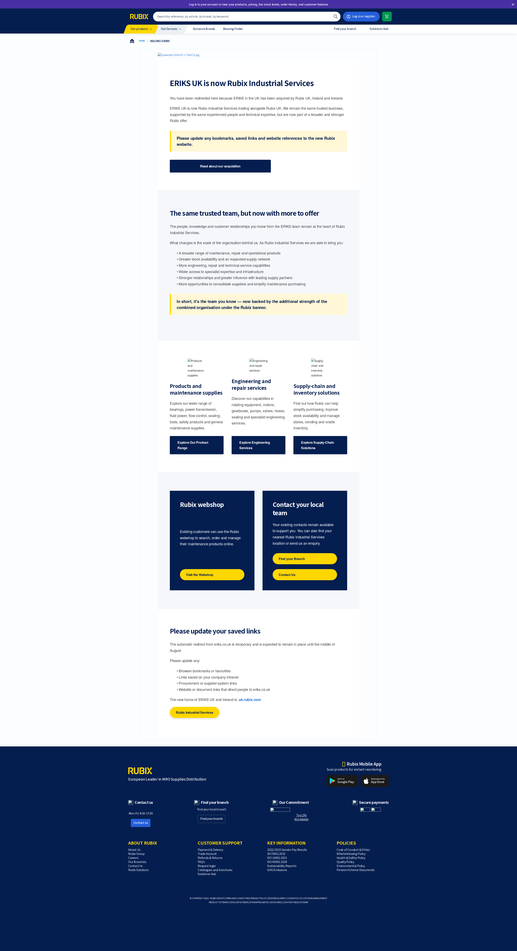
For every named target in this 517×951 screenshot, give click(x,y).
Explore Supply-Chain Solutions (317, 445)
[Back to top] (384, 938)
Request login (207, 866)
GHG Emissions (277, 870)
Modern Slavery (276, 898)
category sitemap (238, 902)
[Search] (335, 16)
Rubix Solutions (138, 870)
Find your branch (211, 819)
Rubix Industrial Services (194, 712)
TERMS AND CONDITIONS (237, 898)
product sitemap (218, 902)
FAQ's (201, 862)
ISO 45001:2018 (277, 862)
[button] (513, 4)
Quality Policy (345, 862)
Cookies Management (315, 898)
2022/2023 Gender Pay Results (287, 850)
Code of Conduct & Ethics (353, 850)
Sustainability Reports (281, 866)
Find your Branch (292, 558)
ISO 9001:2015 (276, 854)
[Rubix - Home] (139, 16)
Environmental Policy (351, 866)
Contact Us (287, 574)
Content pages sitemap (295, 902)
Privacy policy (258, 898)
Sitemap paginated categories (265, 902)
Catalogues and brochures (215, 870)
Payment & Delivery (210, 850)
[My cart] (387, 16)
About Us (134, 850)
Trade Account (207, 854)
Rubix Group (136, 854)
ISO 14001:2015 (277, 858)
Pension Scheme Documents (356, 870)
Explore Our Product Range (193, 445)
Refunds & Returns (210, 858)
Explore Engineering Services (254, 445)
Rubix (142, 41)
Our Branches (137, 862)
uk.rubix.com (250, 699)
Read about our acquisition (220, 166)
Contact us (140, 823)
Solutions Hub (207, 874)
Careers (133, 858)
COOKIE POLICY (294, 898)
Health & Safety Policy (351, 858)
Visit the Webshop (199, 574)
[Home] (132, 41)
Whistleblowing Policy (351, 854)
